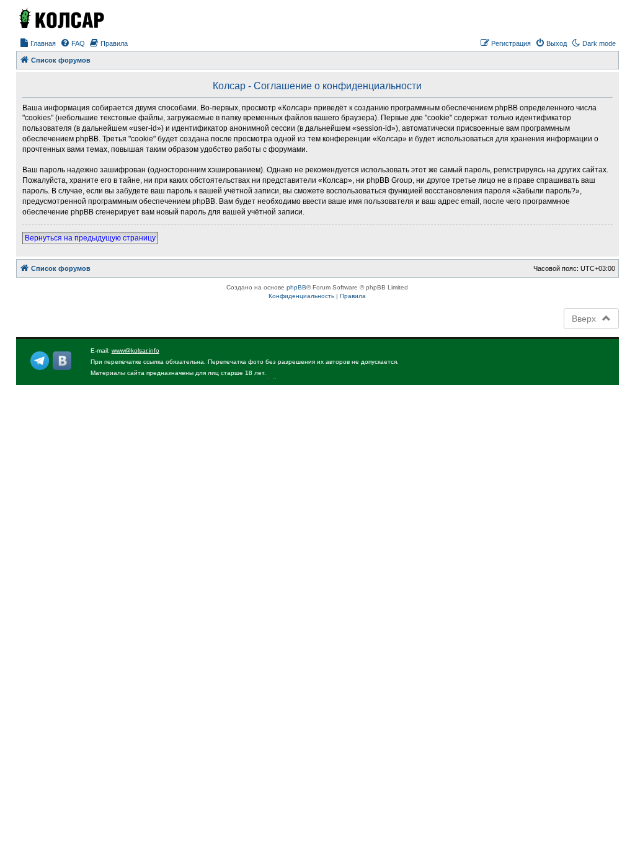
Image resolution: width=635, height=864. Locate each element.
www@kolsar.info (135, 350)
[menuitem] (37, 43)
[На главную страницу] (60, 18)
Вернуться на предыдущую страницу (90, 238)
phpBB (296, 287)
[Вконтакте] (62, 360)
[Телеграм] (39, 360)
